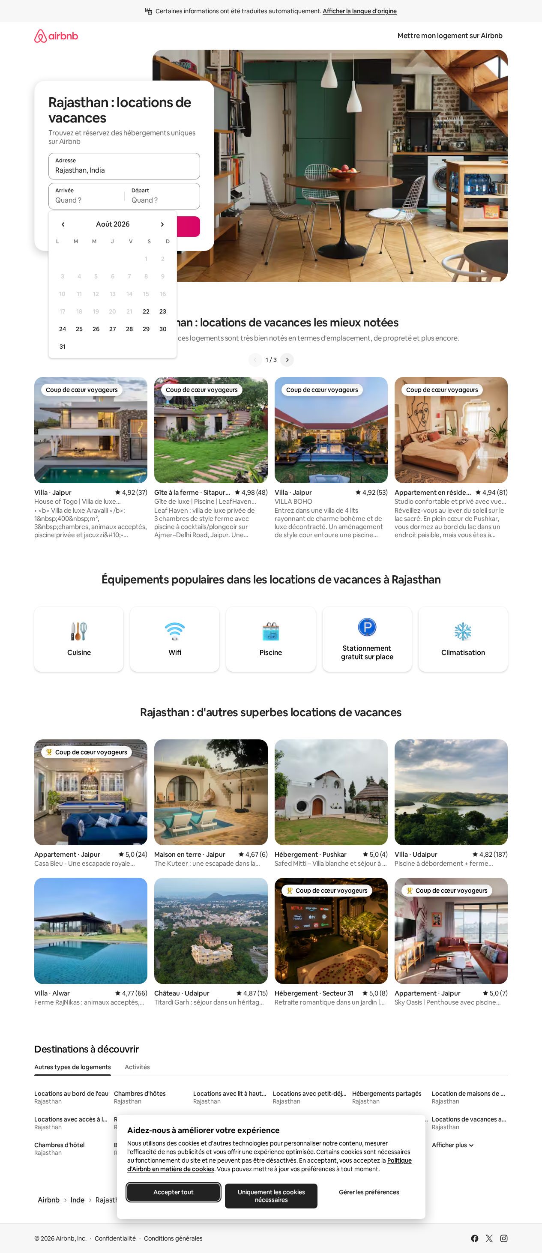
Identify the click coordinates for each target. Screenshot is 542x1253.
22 (146, 311)
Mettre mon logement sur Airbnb (450, 35)
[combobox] (124, 170)
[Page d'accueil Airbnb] (56, 35)
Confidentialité (115, 1238)
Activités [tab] (137, 1067)
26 (96, 329)
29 (146, 329)
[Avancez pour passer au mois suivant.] (162, 224)
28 (129, 329)
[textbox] (86, 200)
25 (79, 329)
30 (163, 329)
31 (63, 346)
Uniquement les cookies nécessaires (271, 1196)
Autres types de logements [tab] (72, 1067)
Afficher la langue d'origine (360, 11)
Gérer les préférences (368, 1192)
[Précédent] (255, 360)
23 (162, 311)
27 (112, 329)
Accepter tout (173, 1192)
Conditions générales (173, 1238)
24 (62, 329)
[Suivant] (287, 360)
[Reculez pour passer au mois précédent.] (63, 224)
